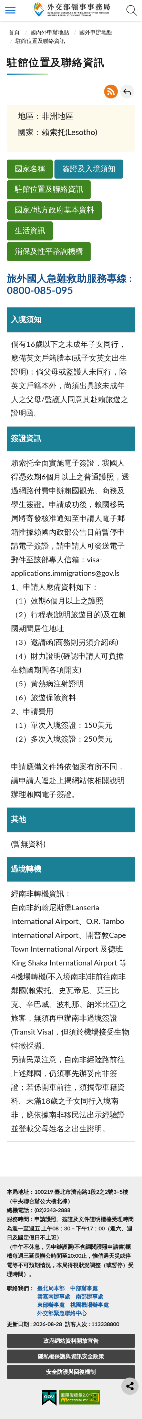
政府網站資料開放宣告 (71, 1341)
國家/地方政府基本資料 (54, 210)
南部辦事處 (89, 1296)
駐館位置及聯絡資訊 (49, 189)
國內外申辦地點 (49, 32)
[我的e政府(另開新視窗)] (49, 1399)
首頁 (14, 32)
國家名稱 (30, 169)
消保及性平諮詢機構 (49, 251)
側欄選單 (10, 10)
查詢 (131, 10)
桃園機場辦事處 (89, 1305)
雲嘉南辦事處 (53, 1296)
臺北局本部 (51, 1288)
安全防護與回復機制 (71, 1372)
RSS (111, 91)
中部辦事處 (84, 1288)
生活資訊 (30, 231)
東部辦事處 (51, 1305)
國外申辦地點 (95, 32)
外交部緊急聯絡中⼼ (62, 1313)
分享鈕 (130, 1386)
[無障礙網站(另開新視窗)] (80, 1398)
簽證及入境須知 (88, 169)
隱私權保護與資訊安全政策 (71, 1356)
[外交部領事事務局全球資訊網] (71, 9)
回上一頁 (127, 91)
